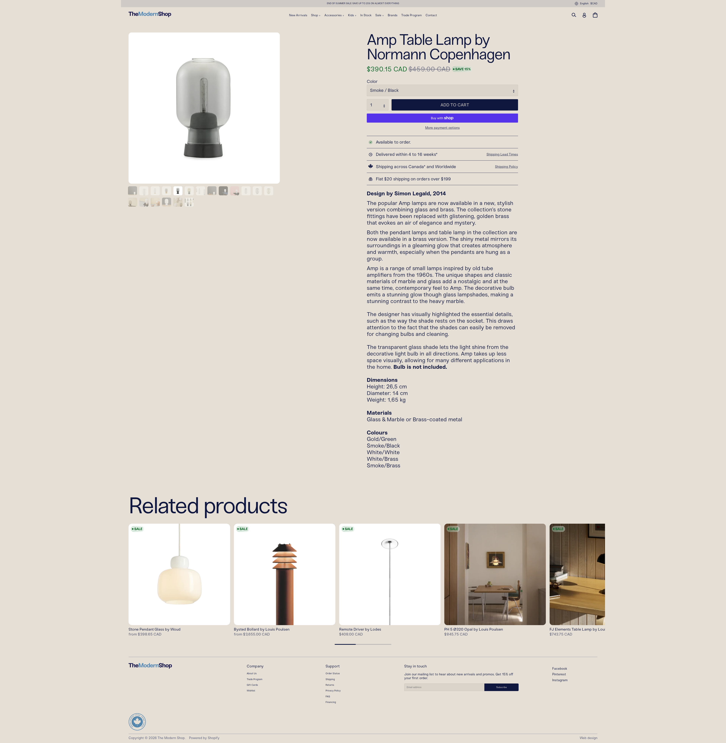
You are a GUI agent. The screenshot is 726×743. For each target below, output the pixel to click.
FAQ (328, 696)
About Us (252, 673)
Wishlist (251, 690)
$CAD (593, 3)
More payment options (442, 128)
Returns (330, 684)
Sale (378, 15)
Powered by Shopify (204, 738)
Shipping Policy (506, 167)
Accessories (333, 15)
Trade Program (411, 15)
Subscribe (501, 687)
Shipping (330, 679)
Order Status (333, 673)
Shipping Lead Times (502, 154)
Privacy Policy (333, 690)
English (584, 3)
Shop (315, 15)
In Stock (366, 15)
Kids (351, 15)
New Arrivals (298, 15)
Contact (431, 15)
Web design (588, 738)
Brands (392, 15)
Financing (331, 702)
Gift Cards (252, 684)
